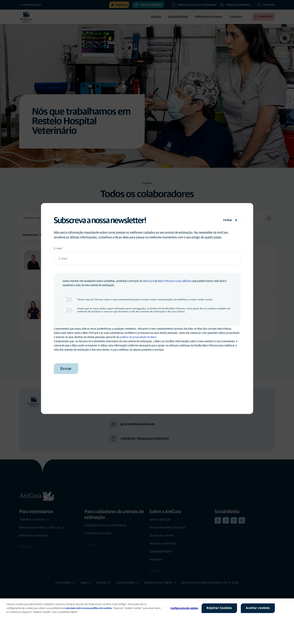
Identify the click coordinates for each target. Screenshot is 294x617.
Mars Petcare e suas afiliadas (175, 281)
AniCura (147, 281)
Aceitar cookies (258, 608)
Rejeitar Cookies (219, 608)
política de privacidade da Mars (138, 337)
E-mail (58, 248)
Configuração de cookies (184, 608)
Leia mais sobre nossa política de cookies (88, 608)
